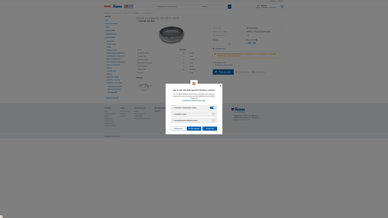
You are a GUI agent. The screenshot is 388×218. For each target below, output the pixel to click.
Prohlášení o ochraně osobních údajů (193, 100)
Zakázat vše (178, 128)
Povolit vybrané (194, 128)
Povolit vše (210, 128)
